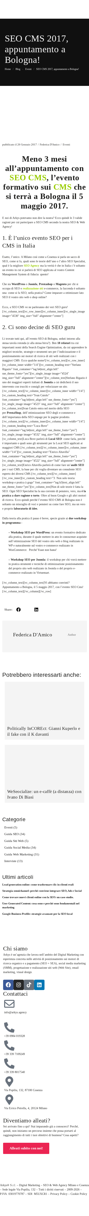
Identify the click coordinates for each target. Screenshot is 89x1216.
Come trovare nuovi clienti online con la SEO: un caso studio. (38, 897)
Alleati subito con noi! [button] (26, 1148)
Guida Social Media (17, 847)
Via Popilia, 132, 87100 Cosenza (23, 1090)
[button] (18, 609)
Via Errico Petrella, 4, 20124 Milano (25, 1108)
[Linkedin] (39, 985)
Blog (18, 69)
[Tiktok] (29, 985)
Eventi (66, 144)
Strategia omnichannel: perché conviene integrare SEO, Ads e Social (42, 890)
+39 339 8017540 (14, 1072)
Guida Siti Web (14, 841)
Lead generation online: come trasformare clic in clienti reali (38, 884)
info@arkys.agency (15, 1012)
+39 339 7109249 (14, 1054)
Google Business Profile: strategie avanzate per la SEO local (37, 913)
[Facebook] (8, 985)
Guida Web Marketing (18, 854)
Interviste (10, 861)
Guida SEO (11, 834)
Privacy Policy (58, 1193)
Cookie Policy (79, 1193)
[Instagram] (18, 985)
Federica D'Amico (50, 144)
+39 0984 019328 (14, 1036)
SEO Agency (31, 265)
